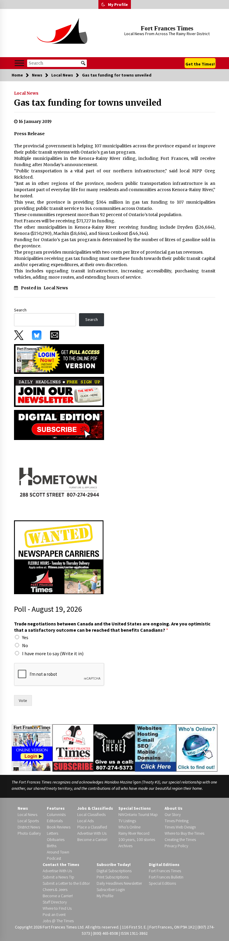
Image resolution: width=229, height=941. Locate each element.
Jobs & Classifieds (95, 808)
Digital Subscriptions (114, 870)
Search (20, 310)
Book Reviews (58, 827)
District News (29, 827)
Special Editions (162, 883)
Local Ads (85, 820)
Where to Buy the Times (184, 833)
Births (51, 845)
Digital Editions (164, 864)
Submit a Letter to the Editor (66, 883)
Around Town (58, 852)
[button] (103, 4)
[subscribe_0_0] (59, 358)
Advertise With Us (91, 833)
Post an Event (54, 914)
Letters (52, 833)
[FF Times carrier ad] (58, 557)
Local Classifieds (91, 814)
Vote (23, 700)
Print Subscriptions (113, 877)
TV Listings (127, 820)
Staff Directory (55, 902)
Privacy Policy (176, 845)
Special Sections (134, 808)
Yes (25, 637)
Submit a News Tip (58, 877)
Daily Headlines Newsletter (119, 883)
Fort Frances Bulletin (166, 877)
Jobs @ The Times (58, 920)
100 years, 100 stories (136, 839)
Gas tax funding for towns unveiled (88, 102)
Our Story (173, 814)
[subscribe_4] (59, 391)
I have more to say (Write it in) (52, 653)
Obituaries (55, 839)
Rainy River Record (133, 833)
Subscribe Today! (114, 864)
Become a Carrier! (92, 839)
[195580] (58, 480)
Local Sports (28, 820)
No (25, 645)
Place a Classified (92, 827)
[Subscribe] (73, 748)
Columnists (56, 814)
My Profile (118, 4)
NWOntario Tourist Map (138, 814)
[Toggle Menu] (19, 63)
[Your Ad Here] (114, 747)
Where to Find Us (57, 908)
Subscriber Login (111, 889)
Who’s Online (129, 827)
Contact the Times (61, 864)
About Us (173, 808)
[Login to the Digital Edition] (32, 747)
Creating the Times (180, 839)
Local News (26, 93)
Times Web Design (180, 827)
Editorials (55, 820)
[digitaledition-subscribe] (59, 424)
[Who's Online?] (196, 747)
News (23, 808)
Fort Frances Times (167, 28)
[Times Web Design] (155, 747)
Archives (125, 845)
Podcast (54, 858)
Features (56, 808)
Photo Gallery (29, 833)
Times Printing (176, 820)
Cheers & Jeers (55, 889)
